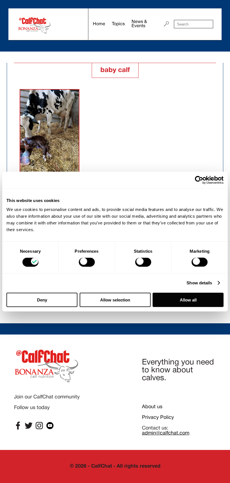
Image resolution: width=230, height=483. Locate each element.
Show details (199, 282)
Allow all (188, 299)
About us (152, 407)
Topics (118, 24)
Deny (42, 299)
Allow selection (115, 299)
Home (99, 24)
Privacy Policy (158, 417)
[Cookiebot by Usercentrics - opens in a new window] (199, 180)
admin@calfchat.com (165, 433)
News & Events (139, 24)
